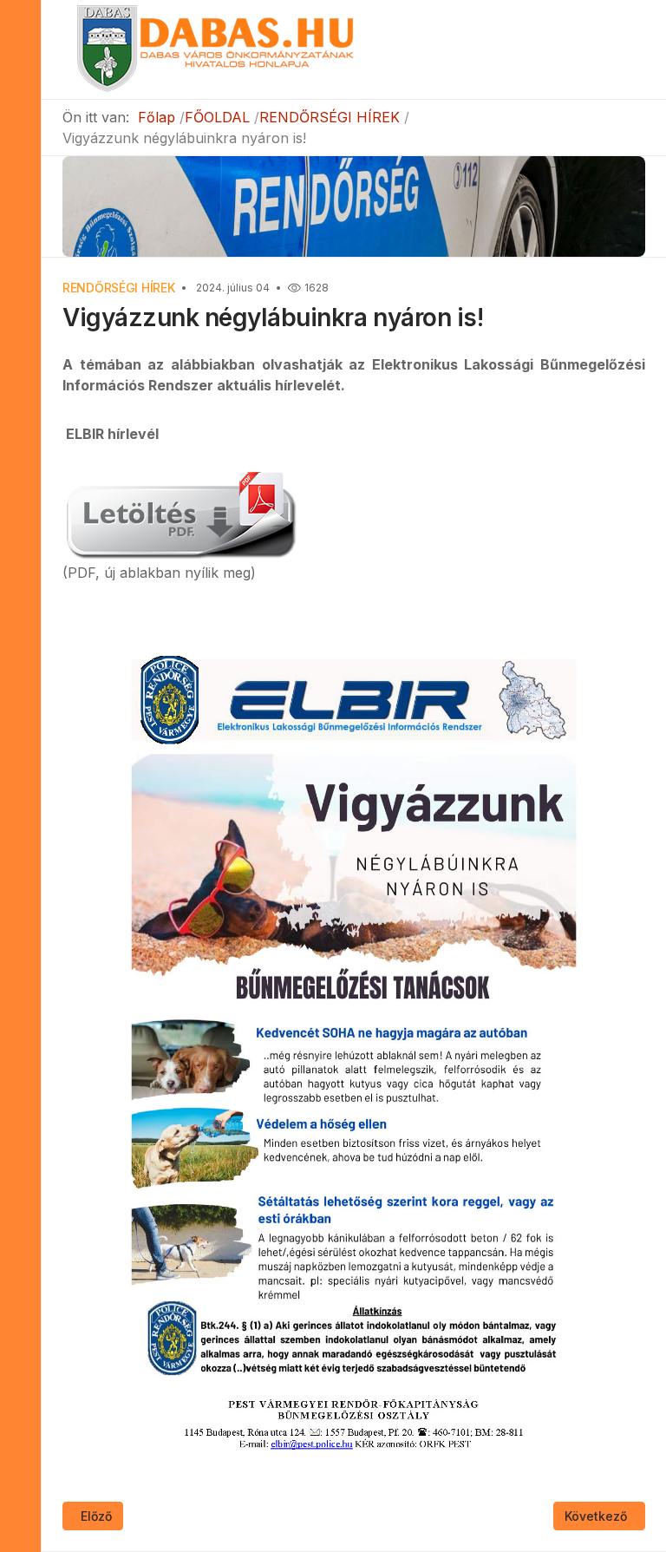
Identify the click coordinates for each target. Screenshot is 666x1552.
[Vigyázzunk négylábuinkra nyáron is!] (179, 512)
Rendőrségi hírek (118, 287)
